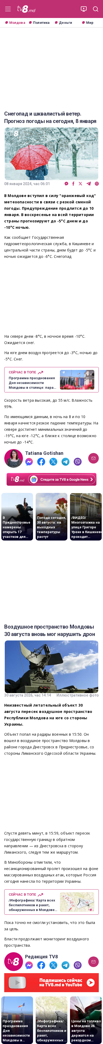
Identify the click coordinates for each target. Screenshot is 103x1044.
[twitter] (80, 184)
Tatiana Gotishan (44, 453)
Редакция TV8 (41, 956)
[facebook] (73, 184)
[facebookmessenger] (66, 184)
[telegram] (88, 184)
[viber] (97, 184)
